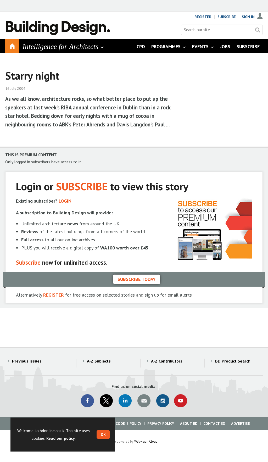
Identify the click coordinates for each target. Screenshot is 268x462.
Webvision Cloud (146, 441)
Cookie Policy (128, 423)
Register (202, 17)
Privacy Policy (160, 423)
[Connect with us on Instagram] (163, 401)
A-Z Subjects (99, 361)
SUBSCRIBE (82, 186)
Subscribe (226, 17)
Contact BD (214, 423)
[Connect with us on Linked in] (125, 401)
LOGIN (65, 201)
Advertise (240, 423)
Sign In (248, 17)
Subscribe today (137, 279)
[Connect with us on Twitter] (106, 401)
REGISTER (53, 295)
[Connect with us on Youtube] (180, 401)
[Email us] (144, 401)
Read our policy (60, 438)
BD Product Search (232, 361)
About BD (188, 423)
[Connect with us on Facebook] (87, 401)
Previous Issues (27, 361)
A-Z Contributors (166, 361)
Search (257, 30)
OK (103, 434)
